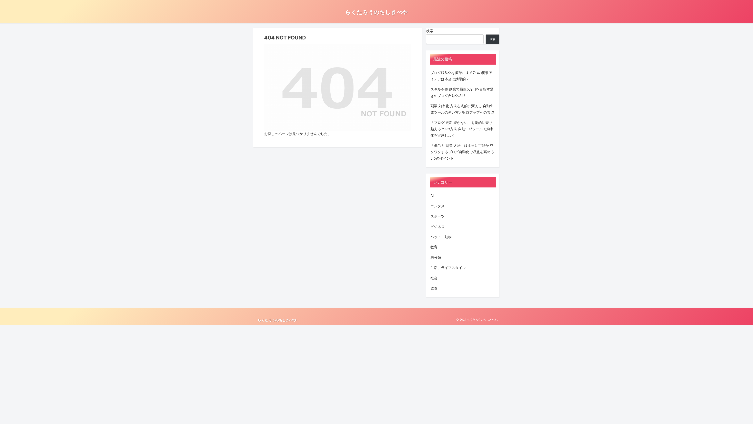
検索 (429, 31)
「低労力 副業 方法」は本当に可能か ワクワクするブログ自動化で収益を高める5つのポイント (462, 151)
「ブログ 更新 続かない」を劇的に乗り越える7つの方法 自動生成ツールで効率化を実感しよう (461, 129)
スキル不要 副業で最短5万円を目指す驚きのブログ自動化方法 (462, 92)
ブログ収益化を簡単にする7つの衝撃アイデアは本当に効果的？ (461, 76)
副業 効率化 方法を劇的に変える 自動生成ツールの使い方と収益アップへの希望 (462, 109)
